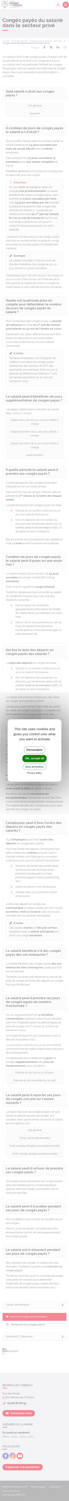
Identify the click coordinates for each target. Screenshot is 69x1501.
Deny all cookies (35, 766)
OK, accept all (34, 758)
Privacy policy (34, 773)
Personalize (34, 749)
